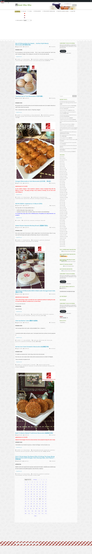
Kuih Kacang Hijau (18, 475)
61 (45, 496)
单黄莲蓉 (44, 451)
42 (37, 491)
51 (39, 494)
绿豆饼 (38, 475)
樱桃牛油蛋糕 (38, 341)
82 (37, 503)
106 (39, 511)
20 (42, 484)
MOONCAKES (28, 315)
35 (39, 489)
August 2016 (62, 179)
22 (25, 486)
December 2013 (63, 231)
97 (33, 508)
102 (25, 511)
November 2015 (63, 194)
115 (46, 513)
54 (25, 496)
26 (37, 486)
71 (28, 501)
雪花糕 (44, 315)
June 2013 (61, 241)
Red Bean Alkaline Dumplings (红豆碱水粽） (68, 151)
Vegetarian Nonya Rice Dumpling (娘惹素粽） (68, 119)
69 (45, 499)
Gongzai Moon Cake (19, 198)
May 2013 (61, 243)
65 (34, 499)
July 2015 (61, 200)
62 (25, 499)
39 (28, 491)
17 (34, 484)
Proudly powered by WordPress (21, 543)
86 (25, 506)
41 (34, 491)
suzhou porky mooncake (27, 60)
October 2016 (62, 176)
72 (31, 501)
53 (45, 494)
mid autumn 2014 (51, 365)
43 (39, 491)
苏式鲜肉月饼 (47, 60)
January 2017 (62, 171)
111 (32, 513)
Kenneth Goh (26, 46)
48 (31, 494)
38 (25, 491)
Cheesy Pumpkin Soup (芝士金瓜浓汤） (67, 125)
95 (27, 508)
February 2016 (62, 189)
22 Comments (52, 183)
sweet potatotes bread (30, 241)
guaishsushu (41, 240)
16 (31, 484)
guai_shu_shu (18, 341)
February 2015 (62, 208)
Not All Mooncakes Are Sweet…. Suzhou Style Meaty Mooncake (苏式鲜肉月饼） (32, 44)
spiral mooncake (28, 116)
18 (37, 484)
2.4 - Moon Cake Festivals (35, 115)
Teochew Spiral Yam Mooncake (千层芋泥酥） (29, 96)
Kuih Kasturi (25, 475)
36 (42, 489)
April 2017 (61, 166)
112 (35, 513)
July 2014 (61, 220)
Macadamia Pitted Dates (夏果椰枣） (67, 118)
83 (39, 503)
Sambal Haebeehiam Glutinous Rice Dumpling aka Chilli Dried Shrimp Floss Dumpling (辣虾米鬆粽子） (68, 129)
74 (37, 501)
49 (34, 494)
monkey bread (18, 241)
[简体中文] (27, 13)
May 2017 (61, 164)
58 (37, 496)
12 (42, 482)
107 (42, 511)
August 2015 (62, 199)
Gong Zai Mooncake (43, 197)
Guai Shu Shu (24, 5)
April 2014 (61, 225)
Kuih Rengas (30, 475)
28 (42, 486)
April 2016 (61, 186)
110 (29, 513)
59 (39, 496)
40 (31, 491)
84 (42, 503)
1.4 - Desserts (32, 364)
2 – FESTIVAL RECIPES (37, 11)
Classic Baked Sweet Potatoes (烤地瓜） (67, 124)
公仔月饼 (46, 198)
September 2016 (63, 177)
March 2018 (62, 158)
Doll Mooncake (36, 197)
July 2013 (61, 239)
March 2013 (62, 246)
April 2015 (61, 205)
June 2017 (61, 163)
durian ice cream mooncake (44, 364)
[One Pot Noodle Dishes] (68, 266)
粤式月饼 (48, 451)
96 (30, 508)
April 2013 (61, 244)
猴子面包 (36, 241)
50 (37, 494)
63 (28, 499)
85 (45, 503)
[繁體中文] (27, 15)
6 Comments (53, 205)
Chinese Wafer (36, 314)
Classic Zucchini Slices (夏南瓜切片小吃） (67, 110)
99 (39, 508)
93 (45, 506)
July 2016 (61, 181)
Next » (35, 515)
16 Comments (52, 348)
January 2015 (62, 210)
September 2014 (63, 216)
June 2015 (61, 202)
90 (37, 506)
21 (45, 484)
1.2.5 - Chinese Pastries (25, 59)
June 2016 (61, 182)
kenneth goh (46, 59)
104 (32, 511)
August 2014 (62, 218)
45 (45, 491)
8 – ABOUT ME (72, 11)
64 (31, 499)
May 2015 (61, 203)
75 (39, 501)
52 (42, 494)
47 (28, 494)
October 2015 (62, 195)
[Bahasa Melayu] (27, 18)
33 (34, 489)
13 (45, 482)
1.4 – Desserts (23, 11)
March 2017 (62, 168)
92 (42, 506)
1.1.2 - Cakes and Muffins (25, 340)
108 (46, 511)
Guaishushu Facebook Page (67, 291)
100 (42, 508)
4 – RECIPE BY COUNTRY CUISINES (62, 11)
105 (35, 511)
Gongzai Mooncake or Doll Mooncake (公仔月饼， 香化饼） (33, 181)
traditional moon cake (38, 451)
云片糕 (41, 315)
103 (29, 511)
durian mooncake (18, 365)
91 (39, 506)
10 (37, 482)
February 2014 (62, 228)
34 (37, 489)
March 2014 (62, 226)
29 (45, 486)
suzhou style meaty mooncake (39, 60)
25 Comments (52, 435)
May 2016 (61, 184)
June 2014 (61, 221)
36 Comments (52, 98)
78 (25, 503)
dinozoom (37, 543)
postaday (52, 59)
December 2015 (63, 192)
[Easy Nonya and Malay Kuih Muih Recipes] (68, 261)
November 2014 (63, 213)
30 (25, 489)
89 (34, 506)
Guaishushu (41, 59)
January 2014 (62, 230)
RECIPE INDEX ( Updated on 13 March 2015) (28, 203)
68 (42, 499)
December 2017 (63, 159)
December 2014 (63, 212)
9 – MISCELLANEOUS (19, 20)
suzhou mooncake (18, 60)
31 (28, 489)
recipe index (43, 220)
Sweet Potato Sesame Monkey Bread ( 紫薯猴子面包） (32, 225)
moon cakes (23, 315)
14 (25, 484)
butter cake (36, 340)
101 (46, 508)
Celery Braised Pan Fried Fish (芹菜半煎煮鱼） (68, 105)
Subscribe (63, 51)
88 (31, 506)
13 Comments (52, 294)
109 (25, 513)
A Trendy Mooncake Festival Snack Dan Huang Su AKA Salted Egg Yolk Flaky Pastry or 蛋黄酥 (68, 103)
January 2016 (62, 190)
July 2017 (61, 161)
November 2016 (63, 174)
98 (36, 508)
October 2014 (62, 215)
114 (42, 513)
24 (31, 486)
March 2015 (62, 207)
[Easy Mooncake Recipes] (68, 270)
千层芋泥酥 (17, 117)
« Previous (35, 479)
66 (37, 499)
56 (31, 496)
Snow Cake (38, 315)
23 (28, 486)
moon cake (23, 451)
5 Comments (53, 461)
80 (31, 503)
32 (31, 489)
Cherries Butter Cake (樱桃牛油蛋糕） (26, 320)
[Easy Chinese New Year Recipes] (68, 251)
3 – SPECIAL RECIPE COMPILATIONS (48, 11)
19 (39, 484)
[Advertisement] (46, 31)
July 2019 (61, 156)
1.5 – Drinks (29, 11)
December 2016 (63, 173)
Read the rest (19, 56)
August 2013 (62, 238)
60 (42, 496)
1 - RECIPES (18, 59)
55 (28, 496)
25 (34, 486)
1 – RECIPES (17, 11)
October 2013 (62, 234)
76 (42, 501)
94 (25, 508)
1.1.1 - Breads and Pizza (25, 240)
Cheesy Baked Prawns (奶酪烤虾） (66, 137)
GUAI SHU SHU (36, 59)
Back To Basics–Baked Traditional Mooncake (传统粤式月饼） (34, 433)
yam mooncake (47, 116)
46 (25, 494)
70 (25, 501)
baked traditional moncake (38, 450)
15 (28, 484)
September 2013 (63, 236)
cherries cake (49, 340)
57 (34, 496)
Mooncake (27, 451)
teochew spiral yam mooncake (37, 116)
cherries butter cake (42, 340)
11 (40, 482)
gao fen (40, 314)
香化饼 (49, 198)
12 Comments (52, 46)
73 (34, 501)
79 (28, 503)
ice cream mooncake (38, 365)
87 (28, 506)
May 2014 (61, 223)
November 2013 (63, 233)
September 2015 (63, 197)
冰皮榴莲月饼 (22, 367)
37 (45, 489)
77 (45, 501)
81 (34, 503)
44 (42, 491)
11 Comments (52, 322)
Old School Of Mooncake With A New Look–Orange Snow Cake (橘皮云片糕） (35, 291)
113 (39, 513)
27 (39, 486)
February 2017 (62, 169)
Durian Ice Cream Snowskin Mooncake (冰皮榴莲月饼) (32, 346)
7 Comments (53, 227)
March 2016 (62, 187)
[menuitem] (91, 1)
